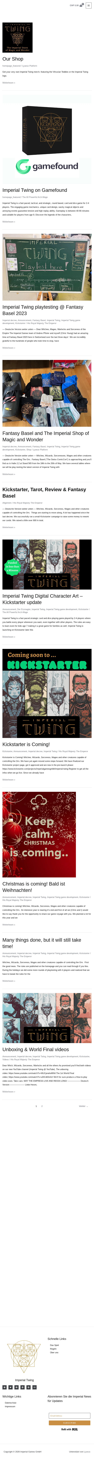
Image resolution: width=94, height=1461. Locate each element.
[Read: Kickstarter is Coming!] (47, 693)
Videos (5, 1059)
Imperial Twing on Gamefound (34, 190)
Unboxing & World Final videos (35, 1049)
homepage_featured (11, 66)
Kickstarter (20, 323)
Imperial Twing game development (61, 609)
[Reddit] (28, 1387)
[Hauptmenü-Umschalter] (89, 5)
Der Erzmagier (23, 609)
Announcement (24, 320)
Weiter (83, 1106)
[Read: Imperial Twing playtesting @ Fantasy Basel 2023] (47, 267)
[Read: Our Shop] (17, 37)
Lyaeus (87, 1452)
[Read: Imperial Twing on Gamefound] (47, 139)
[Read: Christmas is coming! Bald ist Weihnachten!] (39, 834)
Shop (28, 450)
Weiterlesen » (8, 83)
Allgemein (6, 503)
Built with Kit (69, 1429)
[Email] (34, 1387)
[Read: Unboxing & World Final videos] (47, 1018)
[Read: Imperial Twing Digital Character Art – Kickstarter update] (47, 564)
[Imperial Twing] (4, 1387)
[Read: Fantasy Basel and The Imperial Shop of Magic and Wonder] (47, 393)
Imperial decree (9, 320)
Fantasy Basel (39, 320)
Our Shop (12, 59)
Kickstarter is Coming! (26, 744)
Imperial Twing (53, 320)
